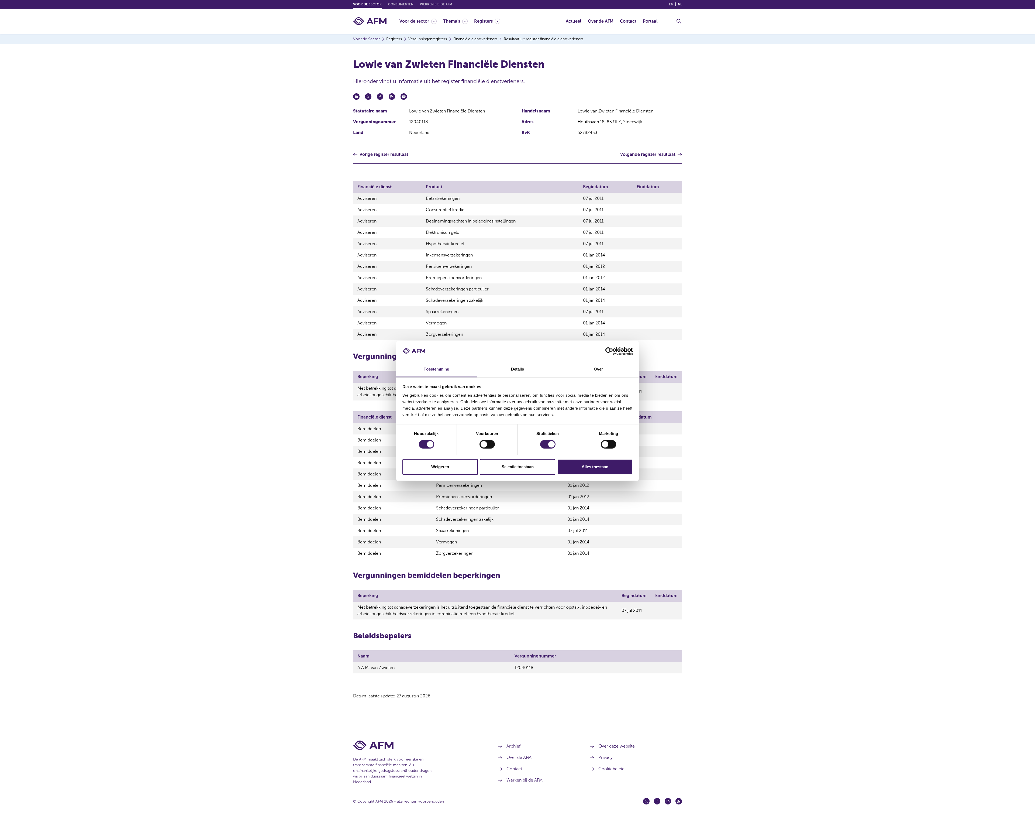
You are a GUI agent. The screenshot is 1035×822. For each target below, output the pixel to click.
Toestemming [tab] (436, 369)
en (671, 4)
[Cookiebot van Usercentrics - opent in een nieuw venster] (609, 351)
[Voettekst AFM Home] (417, 745)
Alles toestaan (595, 466)
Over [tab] (598, 369)
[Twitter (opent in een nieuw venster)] (646, 801)
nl (680, 4)
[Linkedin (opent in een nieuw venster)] (668, 801)
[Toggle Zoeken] (679, 21)
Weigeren (440, 466)
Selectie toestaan (518, 466)
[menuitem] (421, 21)
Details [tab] (517, 369)
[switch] (487, 444)
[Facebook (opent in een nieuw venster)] (657, 801)
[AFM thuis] (370, 21)
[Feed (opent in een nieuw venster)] (678, 801)
